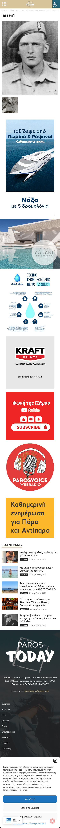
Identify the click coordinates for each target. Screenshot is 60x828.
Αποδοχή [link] (30, 799)
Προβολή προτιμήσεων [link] (30, 816)
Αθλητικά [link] (24, 609)
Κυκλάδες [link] (6, 748)
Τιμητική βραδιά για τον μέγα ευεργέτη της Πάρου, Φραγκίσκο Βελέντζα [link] (38, 618)
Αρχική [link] (4, 10)
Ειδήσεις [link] (5, 743)
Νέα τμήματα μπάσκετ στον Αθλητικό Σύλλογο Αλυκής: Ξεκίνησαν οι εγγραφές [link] (35, 602)
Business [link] (6, 704)
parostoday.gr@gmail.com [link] (36, 691)
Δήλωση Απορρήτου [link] (37, 824)
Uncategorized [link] (8, 732)
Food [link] (4, 715)
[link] (56, 4)
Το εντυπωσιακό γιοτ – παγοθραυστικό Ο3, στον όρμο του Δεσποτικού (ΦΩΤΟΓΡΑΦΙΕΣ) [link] (38, 586)
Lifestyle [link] (24, 559)
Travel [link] (4, 726)
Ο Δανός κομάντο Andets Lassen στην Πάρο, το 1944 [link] (29, 10)
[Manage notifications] (52, 821)
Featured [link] (6, 709)
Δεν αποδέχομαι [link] (30, 807)
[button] (55, 760)
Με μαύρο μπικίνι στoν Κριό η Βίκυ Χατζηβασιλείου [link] (36, 569)
